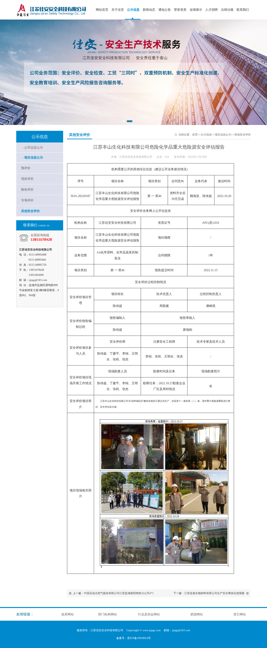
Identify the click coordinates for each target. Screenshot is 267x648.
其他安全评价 (30, 211)
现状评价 (27, 178)
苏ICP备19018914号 (139, 638)
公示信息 (133, 9)
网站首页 (102, 9)
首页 (195, 134)
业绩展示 (196, 9)
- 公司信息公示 (32, 147)
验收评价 (27, 189)
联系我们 (243, 9)
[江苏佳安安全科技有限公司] (54, 18)
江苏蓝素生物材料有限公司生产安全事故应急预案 (214, 593)
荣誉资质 (180, 9)
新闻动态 (149, 9)
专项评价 (27, 200)
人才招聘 (211, 9)
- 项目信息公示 (32, 157)
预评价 (25, 168)
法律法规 (227, 9)
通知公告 (164, 9)
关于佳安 (117, 9)
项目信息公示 (223, 134)
